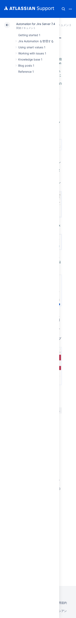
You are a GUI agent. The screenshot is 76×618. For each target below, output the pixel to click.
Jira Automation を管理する (36, 41)
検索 (63, 9)
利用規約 (61, 602)
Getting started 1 (29, 35)
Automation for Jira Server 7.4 (35, 24)
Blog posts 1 (26, 65)
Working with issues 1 (32, 53)
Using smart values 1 (31, 47)
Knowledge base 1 (30, 59)
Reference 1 (26, 71)
